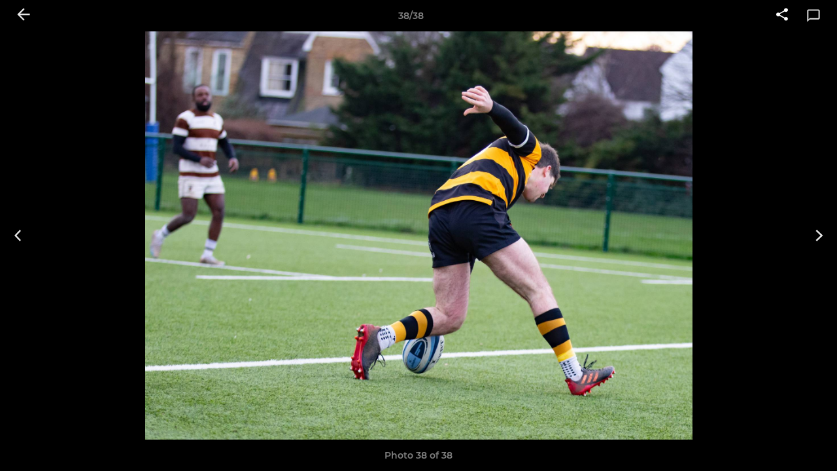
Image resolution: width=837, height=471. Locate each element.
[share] (782, 16)
